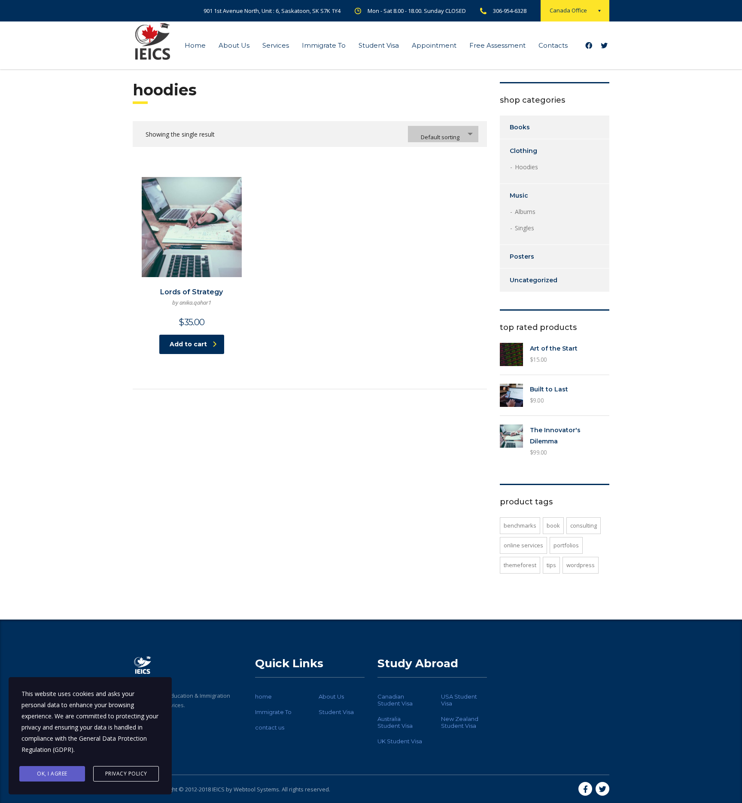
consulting (583, 525)
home (263, 696)
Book (553, 525)
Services (275, 45)
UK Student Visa (399, 741)
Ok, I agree (52, 773)
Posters (522, 256)
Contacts (553, 45)
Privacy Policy (126, 773)
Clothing (523, 151)
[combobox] (443, 134)
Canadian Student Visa (395, 700)
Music (519, 195)
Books (520, 127)
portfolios (566, 545)
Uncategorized (533, 280)
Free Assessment (497, 45)
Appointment (434, 45)
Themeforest (520, 565)
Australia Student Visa (395, 722)
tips (551, 565)
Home (195, 45)
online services (523, 545)
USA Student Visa (459, 700)
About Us (234, 45)
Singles (524, 228)
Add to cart (188, 344)
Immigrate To (324, 45)
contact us (269, 727)
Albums (525, 212)
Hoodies (526, 167)
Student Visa (379, 45)
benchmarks (520, 525)
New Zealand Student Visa (459, 722)
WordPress (580, 565)
